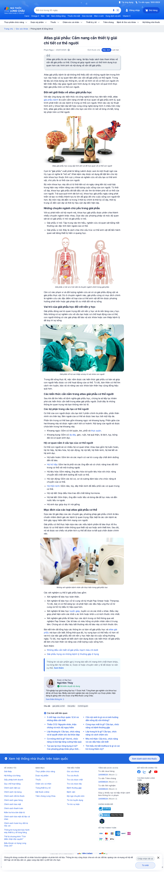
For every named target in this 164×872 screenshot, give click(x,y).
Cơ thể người (83, 706)
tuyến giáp (75, 611)
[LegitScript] (111, 821)
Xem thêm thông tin (54, 699)
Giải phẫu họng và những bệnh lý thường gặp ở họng (73, 654)
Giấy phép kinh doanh (13, 780)
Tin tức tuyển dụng (75, 800)
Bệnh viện (71, 792)
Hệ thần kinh (53, 486)
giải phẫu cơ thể (59, 706)
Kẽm (43, 16)
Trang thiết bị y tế (42, 788)
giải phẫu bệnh (51, 99)
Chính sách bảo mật (12, 804)
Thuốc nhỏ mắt (74, 16)
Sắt (48, 16)
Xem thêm (59, 668)
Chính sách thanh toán (13, 808)
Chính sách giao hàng (13, 800)
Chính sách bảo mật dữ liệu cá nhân (17, 817)
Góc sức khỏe (22, 29)
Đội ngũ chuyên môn (76, 796)
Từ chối (145, 865)
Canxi (26, 16)
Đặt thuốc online (42, 792)
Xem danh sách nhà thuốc (144, 758)
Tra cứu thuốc (73, 775)
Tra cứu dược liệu (74, 784)
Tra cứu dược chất (75, 780)
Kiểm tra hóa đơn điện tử (14, 812)
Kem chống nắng (58, 16)
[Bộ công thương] (104, 808)
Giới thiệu (8, 771)
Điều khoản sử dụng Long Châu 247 (15, 844)
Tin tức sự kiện (73, 804)
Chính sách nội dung (13, 792)
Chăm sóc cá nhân (43, 784)
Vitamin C (127, 16)
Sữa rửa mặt (87, 16)
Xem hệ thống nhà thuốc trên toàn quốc (38, 758)
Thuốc (38, 780)
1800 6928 (155, 2)
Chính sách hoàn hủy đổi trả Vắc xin (16, 824)
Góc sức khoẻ (73, 771)
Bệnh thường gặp (74, 788)
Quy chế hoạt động (12, 784)
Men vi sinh (99, 16)
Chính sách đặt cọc (12, 788)
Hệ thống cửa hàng (12, 775)
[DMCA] (111, 815)
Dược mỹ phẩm (41, 775)
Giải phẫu (71, 706)
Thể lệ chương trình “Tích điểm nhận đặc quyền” (15, 837)
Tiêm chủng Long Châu (45, 796)
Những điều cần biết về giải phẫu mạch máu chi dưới (72, 650)
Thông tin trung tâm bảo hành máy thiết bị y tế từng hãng (16, 831)
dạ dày (72, 434)
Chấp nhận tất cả (145, 859)
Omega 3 (35, 16)
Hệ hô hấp (52, 464)
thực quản (96, 430)
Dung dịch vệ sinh (113, 16)
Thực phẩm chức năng (45, 771)
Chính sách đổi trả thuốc (14, 796)
